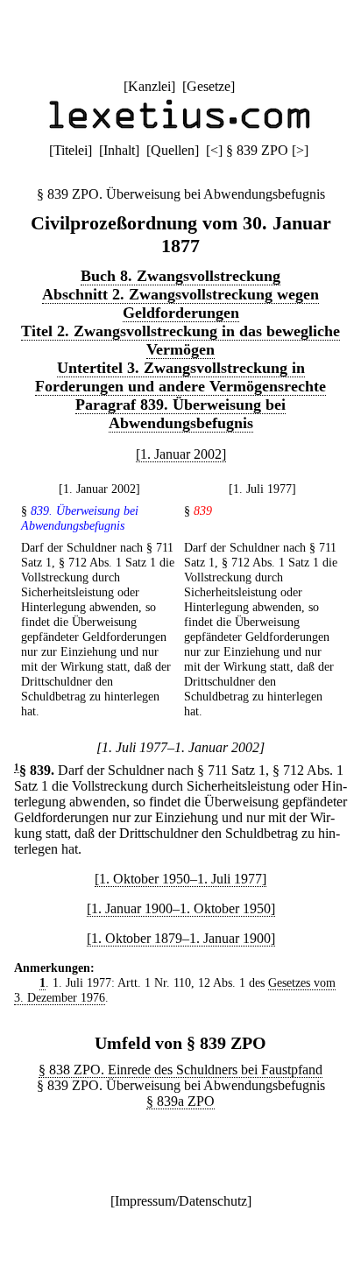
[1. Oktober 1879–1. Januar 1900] (181, 938)
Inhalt (119, 150)
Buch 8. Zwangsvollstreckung (180, 276)
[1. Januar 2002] (181, 454)
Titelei (70, 150)
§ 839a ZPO (180, 1101)
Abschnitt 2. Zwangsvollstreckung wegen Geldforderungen (180, 303)
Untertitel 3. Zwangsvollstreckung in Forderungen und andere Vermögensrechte (180, 377)
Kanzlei (149, 86)
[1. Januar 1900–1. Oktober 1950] (181, 908)
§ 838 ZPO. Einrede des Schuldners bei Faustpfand (180, 1069)
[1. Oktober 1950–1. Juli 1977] (180, 878)
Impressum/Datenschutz (181, 1200)
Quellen (173, 150)
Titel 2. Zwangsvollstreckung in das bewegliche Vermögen (180, 340)
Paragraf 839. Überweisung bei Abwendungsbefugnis (180, 414)
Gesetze (208, 86)
